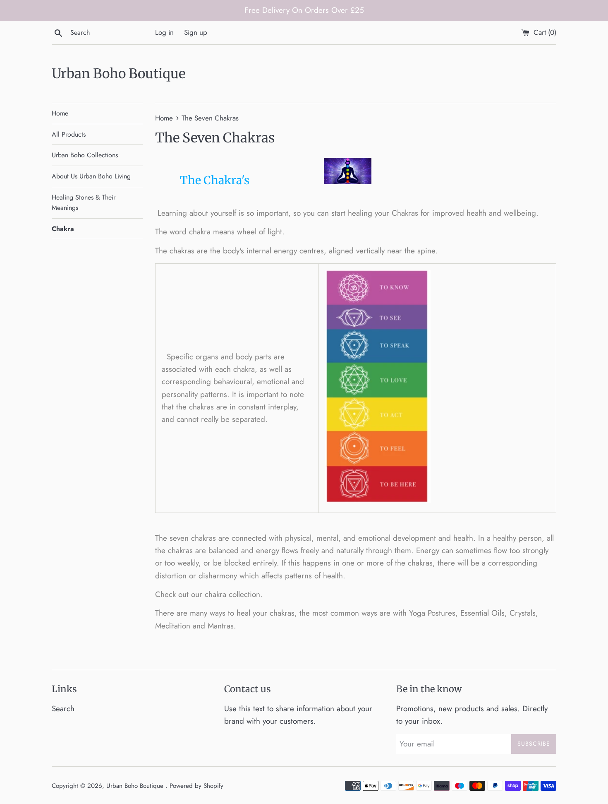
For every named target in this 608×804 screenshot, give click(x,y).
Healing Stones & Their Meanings (83, 203)
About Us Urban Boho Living (91, 176)
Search (63, 708)
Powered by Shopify (196, 785)
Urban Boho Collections (85, 155)
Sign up (195, 32)
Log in (164, 32)
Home (60, 113)
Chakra (63, 228)
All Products (69, 134)
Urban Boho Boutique (118, 73)
